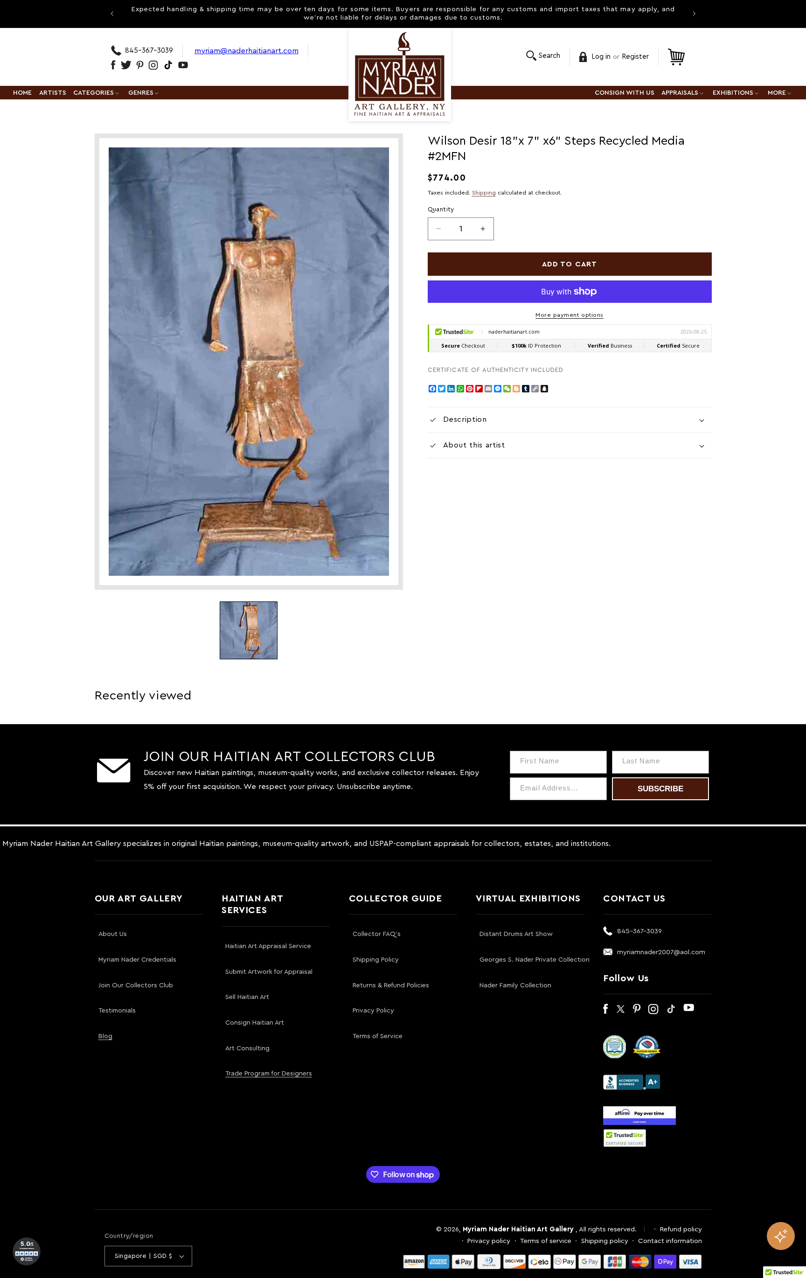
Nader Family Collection (515, 985)
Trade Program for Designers (268, 1073)
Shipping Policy (376, 960)
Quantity (441, 209)
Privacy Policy (373, 1010)
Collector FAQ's (377, 934)
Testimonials (117, 1010)
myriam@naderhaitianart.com (247, 51)
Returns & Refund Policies (391, 985)
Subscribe (660, 788)
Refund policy (681, 1229)
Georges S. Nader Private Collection (534, 960)
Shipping (484, 193)
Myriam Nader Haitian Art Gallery (518, 1229)
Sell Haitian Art (247, 997)
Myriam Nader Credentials (137, 960)
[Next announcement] (694, 13)
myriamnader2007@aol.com (661, 952)
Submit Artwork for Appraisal (269, 972)
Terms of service (545, 1240)
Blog (105, 1036)
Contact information (670, 1240)
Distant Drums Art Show (516, 934)
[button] (543, 55)
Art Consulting (247, 1048)
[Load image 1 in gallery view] (248, 630)
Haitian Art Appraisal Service (268, 946)
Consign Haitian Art (254, 1023)
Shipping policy (604, 1240)
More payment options (569, 315)
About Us (112, 934)
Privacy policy (488, 1240)
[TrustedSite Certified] (625, 1138)
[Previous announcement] (112, 13)
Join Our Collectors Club (135, 985)
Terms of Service (378, 1036)
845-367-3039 (149, 50)
